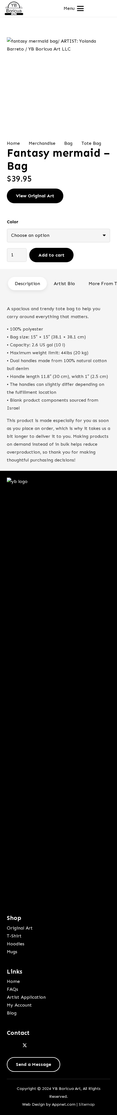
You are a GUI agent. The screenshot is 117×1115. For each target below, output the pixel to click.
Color (12, 221)
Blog (11, 1013)
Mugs (12, 951)
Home (13, 143)
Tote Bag (91, 143)
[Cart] (106, 8)
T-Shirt (14, 936)
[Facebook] (12, 1045)
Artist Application (26, 997)
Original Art (20, 928)
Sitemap (87, 1104)
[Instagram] (37, 1045)
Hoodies (15, 943)
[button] (73, 8)
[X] (24, 1045)
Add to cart (51, 255)
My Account (19, 1005)
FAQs (12, 989)
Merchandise (42, 143)
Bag (68, 143)
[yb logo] (14, 8)
